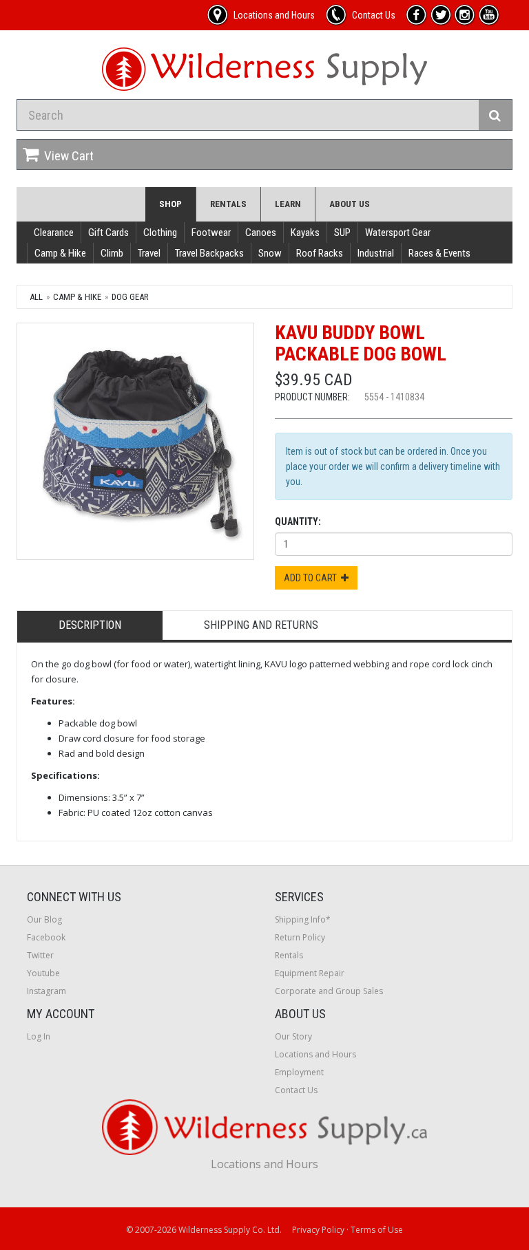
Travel (149, 253)
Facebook (46, 937)
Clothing (160, 232)
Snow (270, 253)
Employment (299, 1072)
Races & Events (439, 253)
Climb (112, 253)
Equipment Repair (309, 973)
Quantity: (298, 521)
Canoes (260, 232)
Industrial (375, 253)
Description (90, 625)
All (36, 297)
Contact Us (296, 1090)
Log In (38, 1036)
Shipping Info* (303, 919)
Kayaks (305, 232)
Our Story (293, 1036)
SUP (342, 232)
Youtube (43, 973)
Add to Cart (312, 577)
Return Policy (300, 937)
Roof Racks (319, 253)
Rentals (228, 204)
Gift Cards (108, 232)
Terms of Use (377, 1230)
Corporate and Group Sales (329, 991)
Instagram (46, 991)
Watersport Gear (398, 232)
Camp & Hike (60, 253)
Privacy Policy (318, 1230)
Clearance (54, 232)
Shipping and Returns (261, 625)
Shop (170, 204)
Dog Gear (130, 297)
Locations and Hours (315, 1054)
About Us (349, 204)
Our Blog (44, 919)
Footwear (211, 232)
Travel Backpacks (209, 253)
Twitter (40, 955)
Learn (288, 204)
